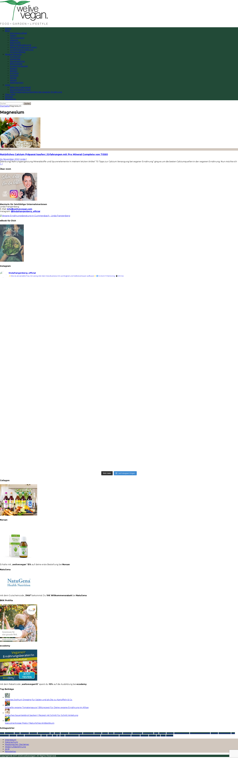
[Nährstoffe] (20, 147)
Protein (44, 735)
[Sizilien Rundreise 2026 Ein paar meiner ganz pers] (59, 289)
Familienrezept (88, 733)
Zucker (163, 735)
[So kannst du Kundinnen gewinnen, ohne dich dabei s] (59, 409)
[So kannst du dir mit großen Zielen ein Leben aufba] (59, 331)
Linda (22, 159)
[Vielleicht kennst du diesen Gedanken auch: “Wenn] (179, 449)
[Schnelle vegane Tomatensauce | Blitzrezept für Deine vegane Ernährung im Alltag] (7, 705)
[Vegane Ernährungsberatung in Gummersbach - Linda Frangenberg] (35, 216)
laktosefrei (170, 733)
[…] (1, 164)
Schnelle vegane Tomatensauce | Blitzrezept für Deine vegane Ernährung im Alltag (47, 707)
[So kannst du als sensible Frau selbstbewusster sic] (179, 411)
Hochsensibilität (18, 52)
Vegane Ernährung (72, 735)
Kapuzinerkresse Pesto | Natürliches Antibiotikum (29, 723)
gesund (111, 733)
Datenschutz (11, 742)
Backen (13, 71)
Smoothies (15, 59)
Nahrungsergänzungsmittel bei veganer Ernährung (36, 92)
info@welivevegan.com (19, 209)
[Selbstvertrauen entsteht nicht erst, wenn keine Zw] (59, 377)
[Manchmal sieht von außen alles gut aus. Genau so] (179, 339)
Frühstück (15, 57)
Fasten (13, 35)
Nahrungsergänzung (20, 45)
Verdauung (144, 735)
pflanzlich (20, 735)
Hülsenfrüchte (137, 733)
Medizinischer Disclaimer (17, 744)
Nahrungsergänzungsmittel (200, 733)
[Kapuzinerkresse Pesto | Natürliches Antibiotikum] (7, 721)
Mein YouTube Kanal (20, 87)
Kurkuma (162, 733)
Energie (57, 733)
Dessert (13, 68)
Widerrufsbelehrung (15, 747)
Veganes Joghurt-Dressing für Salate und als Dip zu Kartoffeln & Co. (38, 700)
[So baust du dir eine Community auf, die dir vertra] (179, 299)
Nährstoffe (15, 42)
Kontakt (9, 97)
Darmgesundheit (18, 33)
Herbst (13, 78)
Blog (7, 31)
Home (8, 28)
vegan (62, 735)
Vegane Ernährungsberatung (89, 735)
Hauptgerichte (17, 61)
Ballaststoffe (24, 733)
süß (58, 735)
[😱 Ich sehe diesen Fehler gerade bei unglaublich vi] (59, 445)
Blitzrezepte (16, 64)
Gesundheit (118, 733)
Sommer (14, 75)
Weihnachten (16, 82)
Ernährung (64, 733)
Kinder (156, 733)
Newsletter (10, 99)
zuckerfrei (169, 735)
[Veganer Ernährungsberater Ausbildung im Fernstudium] (18, 680)
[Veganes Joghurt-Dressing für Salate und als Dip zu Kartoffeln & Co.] (7, 697)
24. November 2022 (10, 159)
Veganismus (135, 735)
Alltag (2, 733)
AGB (7, 749)
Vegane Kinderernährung (110, 735)
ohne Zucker (4, 735)
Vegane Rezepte (13, 54)
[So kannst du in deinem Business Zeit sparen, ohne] (179, 376)
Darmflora (33, 733)
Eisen (52, 733)
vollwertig (152, 735)
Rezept (49, 735)
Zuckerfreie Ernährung (21, 49)
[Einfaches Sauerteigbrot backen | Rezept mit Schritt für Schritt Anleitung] (7, 713)
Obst (233, 733)
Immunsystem (17, 38)
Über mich (10, 94)
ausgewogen (9, 733)
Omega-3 (12, 735)
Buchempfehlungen (20, 89)
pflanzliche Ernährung (33, 735)
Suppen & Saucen (19, 66)
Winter (13, 80)
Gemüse (105, 733)
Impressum (10, 740)
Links (7, 85)
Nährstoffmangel (225, 733)
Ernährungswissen (75, 733)
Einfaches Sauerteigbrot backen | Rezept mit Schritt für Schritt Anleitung (41, 715)
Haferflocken (127, 733)
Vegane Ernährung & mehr (23, 47)
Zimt (158, 735)
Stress (55, 735)
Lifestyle (14, 40)
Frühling (14, 73)
